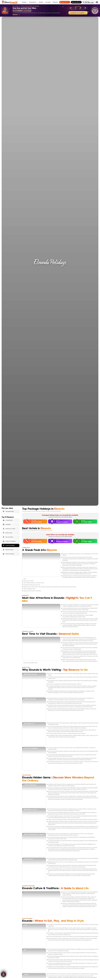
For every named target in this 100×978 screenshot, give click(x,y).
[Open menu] (96, 2)
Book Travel (65, 2)
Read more (15, 14)
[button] (10, 511)
